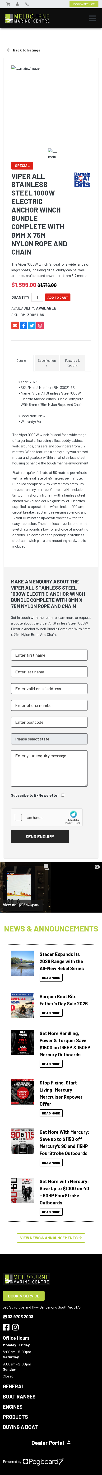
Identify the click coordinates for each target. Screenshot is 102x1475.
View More (21, 963)
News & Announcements (51, 928)
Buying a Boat (20, 1427)
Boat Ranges (19, 1396)
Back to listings (26, 50)
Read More (51, 978)
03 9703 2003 (20, 1316)
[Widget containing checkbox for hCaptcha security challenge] (47, 817)
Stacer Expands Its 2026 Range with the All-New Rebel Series (62, 961)
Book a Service (23, 1295)
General (13, 1386)
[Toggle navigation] (92, 18)
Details (21, 360)
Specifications (47, 363)
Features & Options (72, 363)
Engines (13, 1406)
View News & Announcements (49, 1238)
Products (15, 1417)
